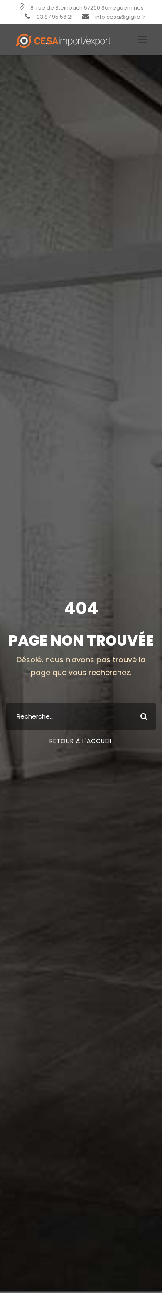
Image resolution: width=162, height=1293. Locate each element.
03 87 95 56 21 (55, 17)
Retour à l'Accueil (81, 741)
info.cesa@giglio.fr (120, 17)
